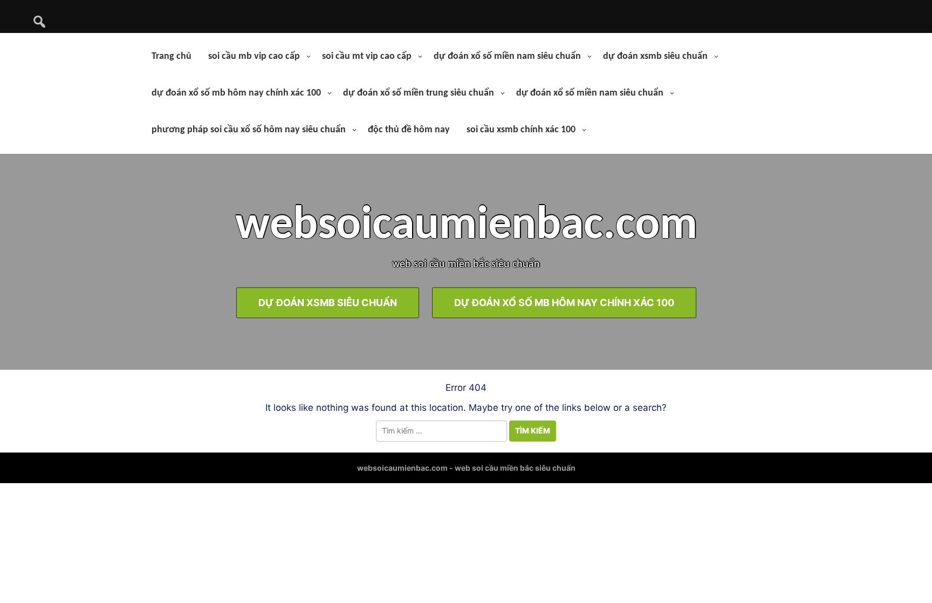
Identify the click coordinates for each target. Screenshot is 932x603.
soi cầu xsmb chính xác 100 (521, 130)
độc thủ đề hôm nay (409, 130)
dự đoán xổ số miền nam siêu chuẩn (507, 56)
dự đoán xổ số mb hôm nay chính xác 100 (236, 93)
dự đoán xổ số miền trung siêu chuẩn (418, 93)
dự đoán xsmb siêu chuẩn (655, 56)
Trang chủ (171, 56)
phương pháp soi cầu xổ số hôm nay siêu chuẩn (249, 130)
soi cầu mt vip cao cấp (367, 56)
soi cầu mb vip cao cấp (254, 56)
